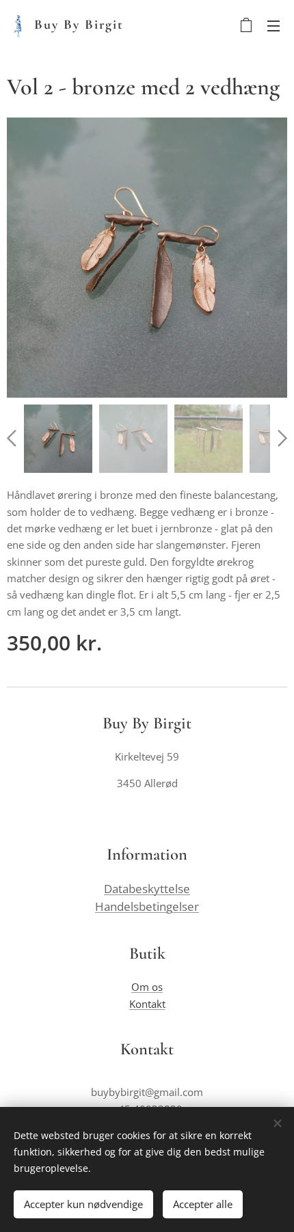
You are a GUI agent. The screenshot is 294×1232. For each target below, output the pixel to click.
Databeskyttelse (147, 888)
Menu (273, 25)
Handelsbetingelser (147, 906)
